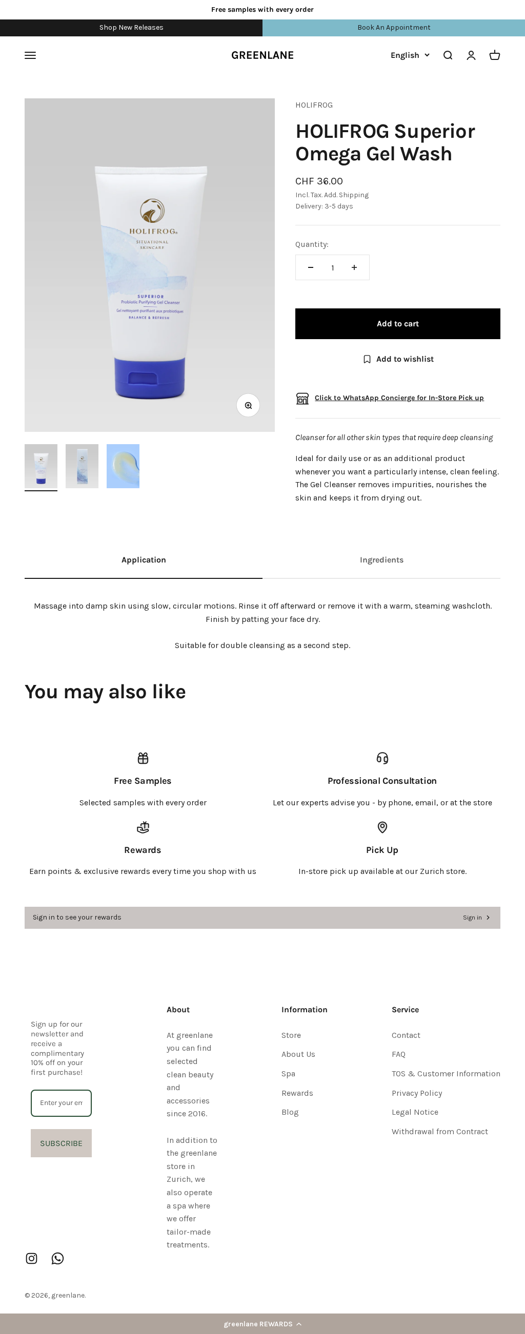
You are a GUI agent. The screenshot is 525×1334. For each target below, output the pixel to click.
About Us (298, 1054)
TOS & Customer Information (446, 1073)
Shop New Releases (131, 27)
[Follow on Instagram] (31, 1258)
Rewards (297, 1093)
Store (291, 1035)
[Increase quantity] (354, 267)
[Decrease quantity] (311, 267)
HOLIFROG (314, 105)
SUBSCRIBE (61, 1143)
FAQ (399, 1054)
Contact (406, 1035)
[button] (262, 1324)
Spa (288, 1073)
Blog (290, 1112)
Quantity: (312, 244)
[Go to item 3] (123, 467)
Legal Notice (415, 1112)
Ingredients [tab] (381, 560)
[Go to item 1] (41, 467)
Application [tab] (144, 560)
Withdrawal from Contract (440, 1131)
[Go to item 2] (82, 467)
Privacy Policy (417, 1093)
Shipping (354, 195)
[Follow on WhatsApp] (58, 1258)
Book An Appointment (394, 27)
